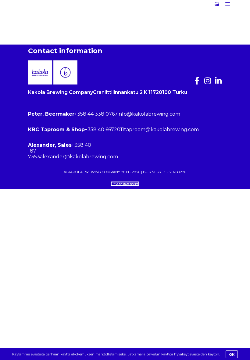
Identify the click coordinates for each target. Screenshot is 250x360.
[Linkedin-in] (218, 81)
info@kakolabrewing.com (149, 114)
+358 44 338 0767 (96, 114)
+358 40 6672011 (104, 129)
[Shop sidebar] (216, 4)
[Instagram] (207, 81)
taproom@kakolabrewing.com (161, 129)
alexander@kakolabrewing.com (79, 157)
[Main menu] (227, 4)
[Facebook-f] (197, 81)
